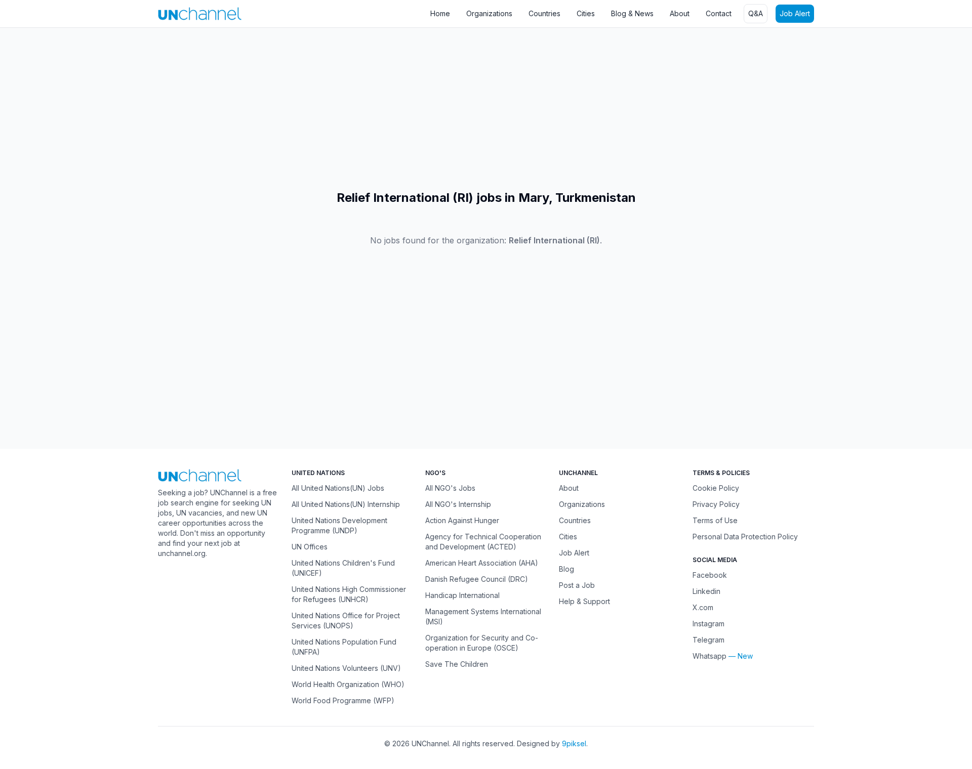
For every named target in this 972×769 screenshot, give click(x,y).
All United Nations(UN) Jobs (338, 488)
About (680, 13)
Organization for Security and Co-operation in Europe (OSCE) (481, 642)
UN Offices (310, 546)
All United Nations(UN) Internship (346, 504)
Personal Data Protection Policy (745, 536)
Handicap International (462, 595)
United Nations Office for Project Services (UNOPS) (346, 620)
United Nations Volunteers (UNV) (346, 668)
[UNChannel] (199, 13)
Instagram (708, 623)
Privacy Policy (716, 504)
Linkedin (706, 591)
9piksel (574, 743)
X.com (703, 607)
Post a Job (577, 585)
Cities (586, 13)
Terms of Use (715, 520)
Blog (566, 569)
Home (440, 13)
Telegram (708, 639)
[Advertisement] (304, 109)
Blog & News (632, 13)
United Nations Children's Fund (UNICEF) (343, 568)
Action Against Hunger (462, 520)
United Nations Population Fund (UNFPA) (344, 646)
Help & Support (584, 601)
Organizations (489, 13)
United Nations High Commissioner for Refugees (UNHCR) (349, 594)
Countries (544, 13)
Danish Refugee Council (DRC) (476, 579)
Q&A (755, 13)
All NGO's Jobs (450, 488)
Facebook (710, 575)
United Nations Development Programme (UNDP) (339, 525)
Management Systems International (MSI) (483, 616)
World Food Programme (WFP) (343, 700)
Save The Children (456, 664)
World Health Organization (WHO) (348, 684)
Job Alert (795, 13)
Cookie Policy (716, 488)
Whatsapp (709, 656)
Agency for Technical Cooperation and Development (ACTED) (483, 541)
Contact (719, 13)
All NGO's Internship (458, 504)
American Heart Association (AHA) (481, 563)
